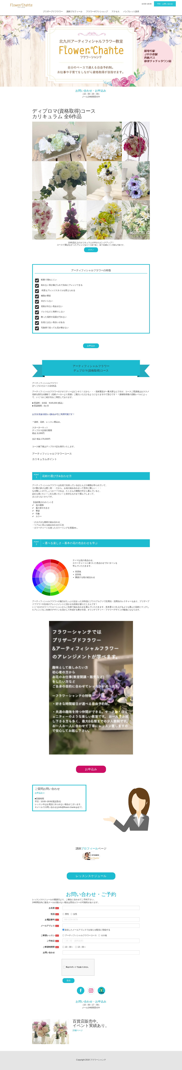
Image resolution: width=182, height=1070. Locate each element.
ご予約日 (51, 941)
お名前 (52, 908)
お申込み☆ (40, 793)
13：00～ (82, 947)
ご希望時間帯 (49, 947)
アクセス (115, 11)
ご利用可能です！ (67, 414)
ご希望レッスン (48, 935)
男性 (67, 914)
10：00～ (69, 947)
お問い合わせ (49, 952)
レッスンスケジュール (91, 876)
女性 (75, 914)
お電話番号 (50, 920)
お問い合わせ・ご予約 (91, 894)
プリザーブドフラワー (53, 11)
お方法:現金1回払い (41, 414)
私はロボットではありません (77, 967)
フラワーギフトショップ (97, 11)
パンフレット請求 (131, 11)
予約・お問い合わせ (165, 4)
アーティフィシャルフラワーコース (81, 935)
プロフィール (89, 848)
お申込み (91, 346)
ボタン (91, 250)
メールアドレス (48, 926)
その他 (104, 935)
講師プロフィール (74, 11)
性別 (53, 914)
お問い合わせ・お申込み (90, 90)
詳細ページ (78, 1030)
